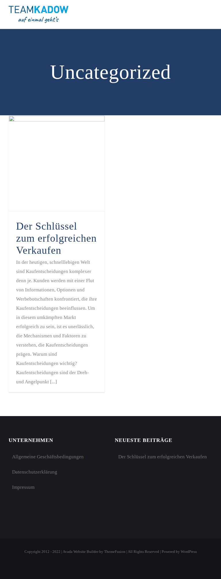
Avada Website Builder (80, 551)
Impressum (23, 487)
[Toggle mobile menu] (210, 13)
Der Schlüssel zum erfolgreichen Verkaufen (56, 238)
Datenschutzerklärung (34, 472)
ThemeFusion (114, 551)
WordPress (189, 551)
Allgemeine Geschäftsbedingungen (48, 456)
